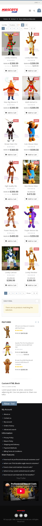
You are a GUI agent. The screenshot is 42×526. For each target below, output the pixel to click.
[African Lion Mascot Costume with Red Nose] (7, 331)
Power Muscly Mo (11, 230)
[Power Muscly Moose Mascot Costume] (11, 216)
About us (7, 414)
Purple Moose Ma (31, 230)
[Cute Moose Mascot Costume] (31, 130)
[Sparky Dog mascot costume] (7, 348)
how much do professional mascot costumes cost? (21, 459)
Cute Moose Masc (31, 144)
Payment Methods (10, 448)
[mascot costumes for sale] (10, 11)
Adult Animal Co (31, 102)
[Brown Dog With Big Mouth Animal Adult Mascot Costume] (7, 366)
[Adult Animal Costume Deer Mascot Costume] (31, 88)
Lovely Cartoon (11, 272)
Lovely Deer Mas (31, 58)
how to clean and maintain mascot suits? (18, 467)
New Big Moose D (11, 102)
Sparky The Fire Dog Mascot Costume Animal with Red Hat (24, 345)
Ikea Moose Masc (31, 186)
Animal (13, 19)
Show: (26, 28)
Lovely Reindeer (31, 272)
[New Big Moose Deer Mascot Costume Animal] (11, 88)
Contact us (7, 418)
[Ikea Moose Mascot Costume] (31, 172)
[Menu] (30, 10)
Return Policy (8, 441)
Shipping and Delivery (11, 444)
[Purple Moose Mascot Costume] (31, 216)
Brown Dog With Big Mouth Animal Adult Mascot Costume (24, 362)
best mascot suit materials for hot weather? (19, 475)
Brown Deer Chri (11, 144)
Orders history (9, 426)
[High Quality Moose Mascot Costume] (11, 172)
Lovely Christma (11, 58)
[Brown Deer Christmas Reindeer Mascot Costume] (11, 130)
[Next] (21, 28)
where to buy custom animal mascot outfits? (19, 471)
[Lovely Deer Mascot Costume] (31, 44)
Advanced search (10, 429)
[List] (26, 25)
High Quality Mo (11, 186)
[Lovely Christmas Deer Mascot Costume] (11, 44)
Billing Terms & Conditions (13, 451)
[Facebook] (16, 515)
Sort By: (4, 25)
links (36, 2)
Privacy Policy (8, 438)
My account (8, 422)
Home (6, 19)
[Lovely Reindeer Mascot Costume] (31, 258)
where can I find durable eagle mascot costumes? (21, 463)
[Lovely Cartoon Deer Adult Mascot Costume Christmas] (11, 258)
